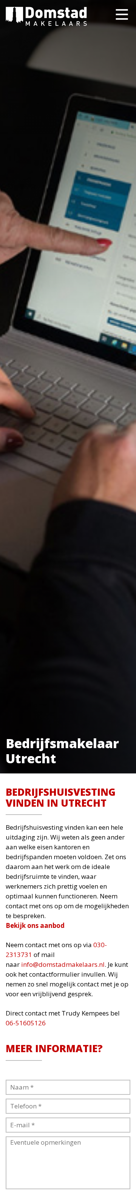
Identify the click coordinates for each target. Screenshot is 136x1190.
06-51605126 (26, 1023)
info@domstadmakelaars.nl (63, 964)
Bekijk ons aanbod (35, 925)
